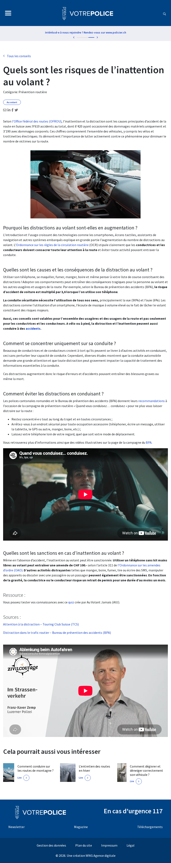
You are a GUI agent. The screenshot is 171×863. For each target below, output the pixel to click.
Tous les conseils (19, 56)
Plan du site (83, 845)
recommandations (151, 401)
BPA (149, 442)
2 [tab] (85, 37)
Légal (131, 845)
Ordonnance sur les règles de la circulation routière (52, 245)
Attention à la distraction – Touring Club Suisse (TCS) (41, 624)
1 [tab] (80, 37)
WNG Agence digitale (101, 855)
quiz (71, 602)
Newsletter (16, 827)
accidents (33, 328)
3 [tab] (91, 37)
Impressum (109, 845)
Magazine (81, 827)
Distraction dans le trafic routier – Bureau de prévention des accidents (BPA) (57, 632)
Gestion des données (51, 845)
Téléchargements (150, 827)
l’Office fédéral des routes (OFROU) (37, 121)
